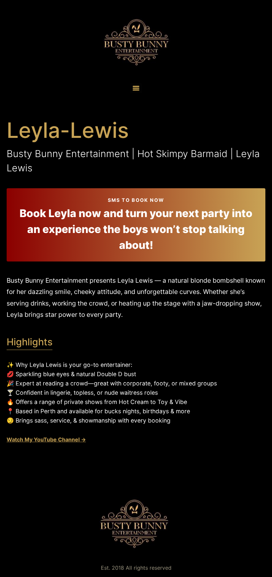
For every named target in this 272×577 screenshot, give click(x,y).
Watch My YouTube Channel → (46, 439)
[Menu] (136, 88)
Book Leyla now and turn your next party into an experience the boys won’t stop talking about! (136, 229)
